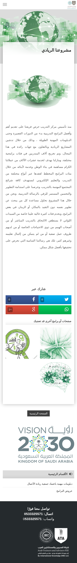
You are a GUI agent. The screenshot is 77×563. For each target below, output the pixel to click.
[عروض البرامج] (56, 342)
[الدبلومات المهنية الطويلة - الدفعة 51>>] (21, 342)
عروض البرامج (64, 490)
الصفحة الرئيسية (38, 413)
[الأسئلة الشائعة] (56, 377)
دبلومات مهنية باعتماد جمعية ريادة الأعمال (49, 483)
